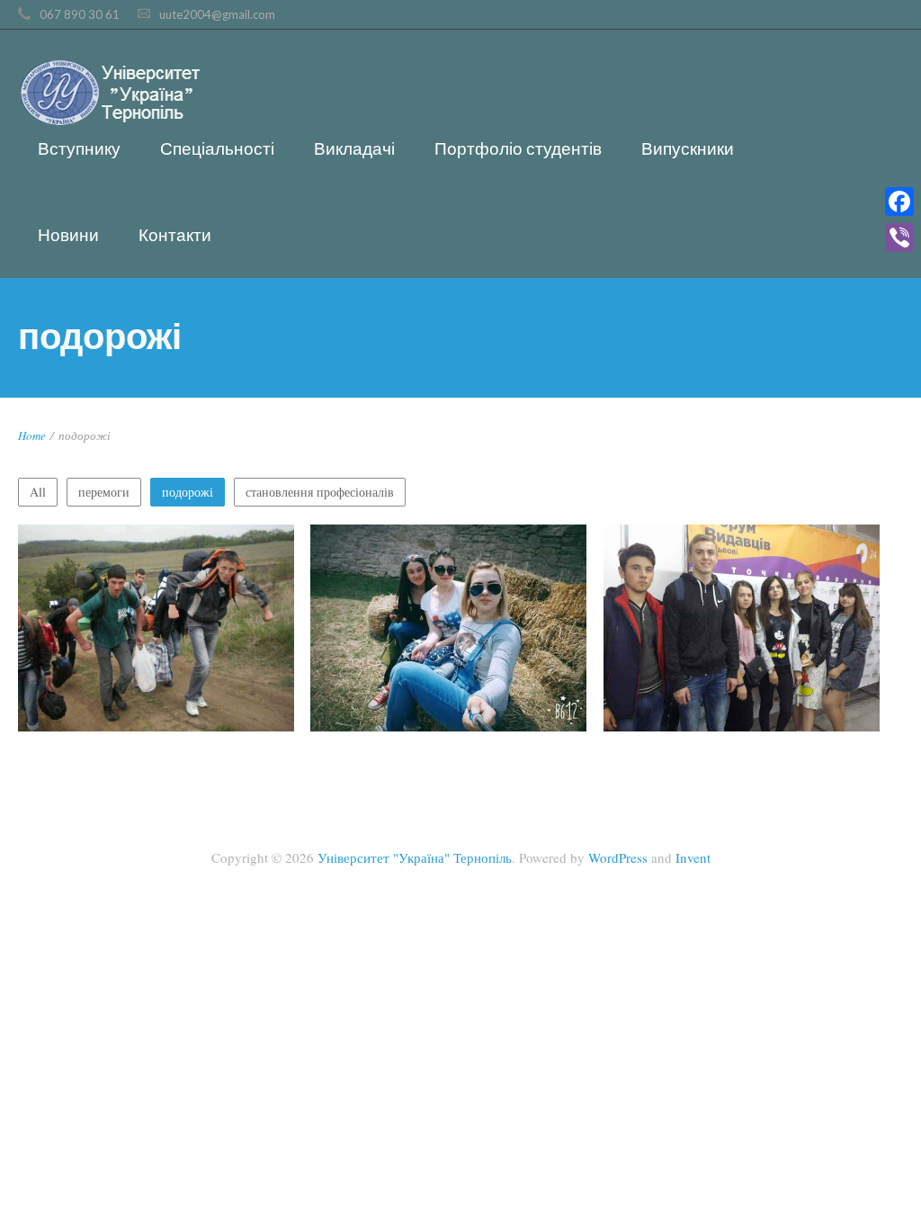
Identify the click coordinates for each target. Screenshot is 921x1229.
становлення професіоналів (320, 491)
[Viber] (899, 238)
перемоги (104, 491)
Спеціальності (217, 148)
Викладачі (354, 148)
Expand (156, 643)
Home (32, 435)
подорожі (187, 491)
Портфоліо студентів (518, 148)
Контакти (175, 234)
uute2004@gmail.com (217, 14)
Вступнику (79, 148)
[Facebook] (899, 202)
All (38, 491)
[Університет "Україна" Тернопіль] (109, 94)
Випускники (687, 148)
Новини (68, 234)
